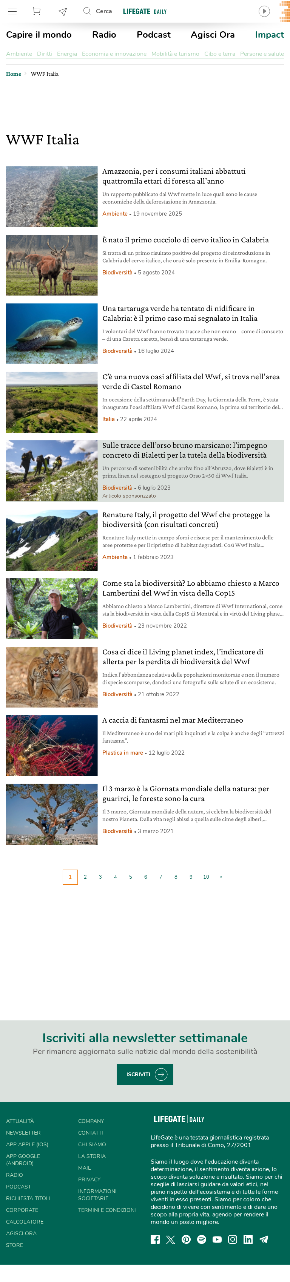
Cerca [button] (104, 11)
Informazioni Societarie (97, 1195)
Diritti (44, 54)
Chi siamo (92, 1144)
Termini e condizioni (107, 1210)
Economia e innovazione (114, 54)
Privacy (89, 1179)
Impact (269, 35)
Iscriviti (138, 1074)
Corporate (22, 1210)
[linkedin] (248, 1239)
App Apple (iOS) (27, 1144)
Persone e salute (262, 54)
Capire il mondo (39, 35)
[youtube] (217, 1239)
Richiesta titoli (28, 1198)
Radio (104, 35)
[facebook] (155, 1239)
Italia (108, 419)
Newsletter (63, 11)
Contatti (90, 1132)
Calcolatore (24, 1221)
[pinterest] (186, 1239)
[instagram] (232, 1239)
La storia (92, 1156)
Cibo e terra (219, 54)
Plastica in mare (122, 753)
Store (37, 11)
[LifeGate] (145, 11)
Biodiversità (117, 272)
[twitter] (170, 1239)
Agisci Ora (213, 35)
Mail (84, 1168)
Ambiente (19, 54)
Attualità (20, 1121)
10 (206, 877)
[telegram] (263, 1239)
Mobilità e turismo (175, 54)
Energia (67, 54)
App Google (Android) (23, 1160)
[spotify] (201, 1239)
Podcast (154, 35)
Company (91, 1121)
